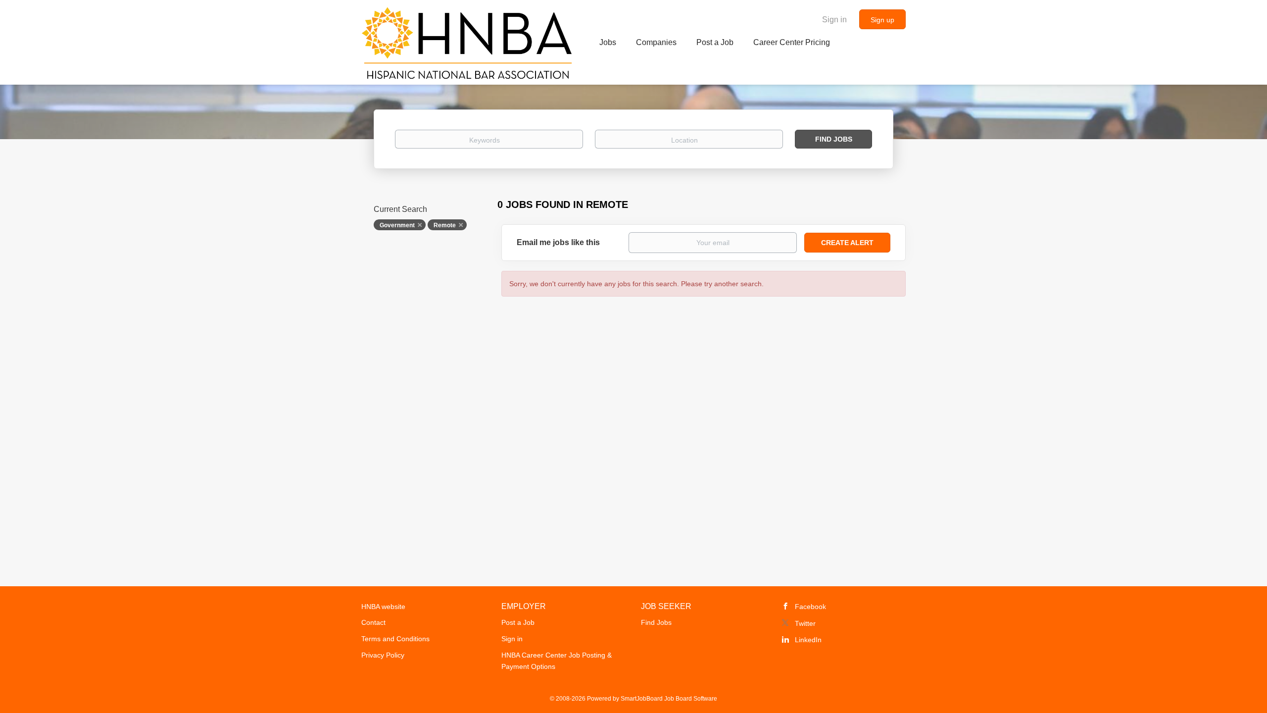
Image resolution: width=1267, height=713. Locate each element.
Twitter (805, 623)
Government (397, 225)
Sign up (882, 20)
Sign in (834, 19)
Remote (445, 225)
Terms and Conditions (395, 639)
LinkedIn (808, 640)
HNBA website (383, 607)
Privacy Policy (382, 655)
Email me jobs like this (558, 242)
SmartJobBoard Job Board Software (669, 698)
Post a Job (518, 622)
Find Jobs (833, 139)
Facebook (810, 607)
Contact (373, 622)
